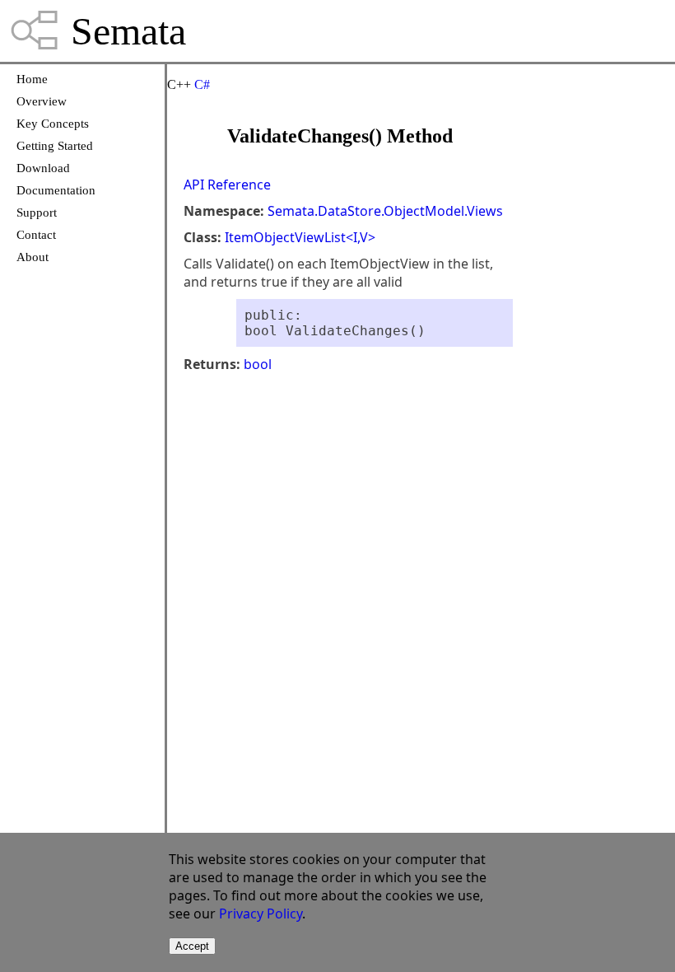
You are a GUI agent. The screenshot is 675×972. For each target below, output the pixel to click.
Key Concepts (52, 123)
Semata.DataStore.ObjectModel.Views (385, 211)
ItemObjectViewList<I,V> (300, 237)
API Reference (227, 184)
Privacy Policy (260, 913)
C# (202, 84)
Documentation (55, 190)
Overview (41, 101)
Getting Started (54, 145)
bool (258, 364)
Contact (36, 234)
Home (32, 79)
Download (43, 168)
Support (36, 212)
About (32, 257)
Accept (192, 946)
